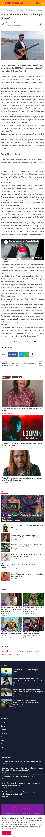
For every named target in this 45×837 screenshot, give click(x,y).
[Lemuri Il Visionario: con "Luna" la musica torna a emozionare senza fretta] (5, 557)
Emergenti (20, 651)
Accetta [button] (6, 833)
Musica (37, 651)
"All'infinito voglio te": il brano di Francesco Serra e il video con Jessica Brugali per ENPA (26, 702)
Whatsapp (26, 354)
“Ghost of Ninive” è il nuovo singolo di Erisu (26, 671)
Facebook (14, 354)
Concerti (11, 651)
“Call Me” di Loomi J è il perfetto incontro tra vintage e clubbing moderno (22, 444)
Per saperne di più (11, 828)
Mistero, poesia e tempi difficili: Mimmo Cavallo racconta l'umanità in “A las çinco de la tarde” (28, 692)
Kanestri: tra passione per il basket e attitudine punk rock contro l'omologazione (27, 546)
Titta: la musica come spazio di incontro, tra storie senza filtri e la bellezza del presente (25, 536)
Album (4, 651)
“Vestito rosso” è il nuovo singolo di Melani (17, 777)
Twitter (21, 354)
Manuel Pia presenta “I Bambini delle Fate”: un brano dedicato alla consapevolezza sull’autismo (11, 610)
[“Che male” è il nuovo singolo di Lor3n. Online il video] (5, 528)
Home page (4, 10)
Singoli (10, 655)
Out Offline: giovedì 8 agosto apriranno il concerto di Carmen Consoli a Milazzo (21, 784)
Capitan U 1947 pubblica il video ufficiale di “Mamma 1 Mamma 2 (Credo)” (11, 634)
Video (11, 10)
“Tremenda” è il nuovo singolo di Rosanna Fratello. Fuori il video (22, 410)
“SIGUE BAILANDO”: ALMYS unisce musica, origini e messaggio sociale (32, 609)
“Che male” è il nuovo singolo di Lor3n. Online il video (27, 526)
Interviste (29, 651)
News (3, 655)
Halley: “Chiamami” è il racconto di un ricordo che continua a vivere (27, 575)
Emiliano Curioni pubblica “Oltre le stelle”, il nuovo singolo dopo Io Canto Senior (32, 634)
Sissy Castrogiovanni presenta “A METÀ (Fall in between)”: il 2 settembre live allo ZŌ (28, 681)
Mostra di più (39, 377)
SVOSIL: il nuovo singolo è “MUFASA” (23, 564)
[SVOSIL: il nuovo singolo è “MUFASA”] (5, 567)
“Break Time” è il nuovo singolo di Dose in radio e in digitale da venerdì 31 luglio (20, 793)
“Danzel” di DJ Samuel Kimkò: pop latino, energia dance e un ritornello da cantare (22, 479)
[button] (43, 3)
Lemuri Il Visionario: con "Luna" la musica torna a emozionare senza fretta (27, 555)
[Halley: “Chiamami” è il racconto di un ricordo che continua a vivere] (5, 576)
